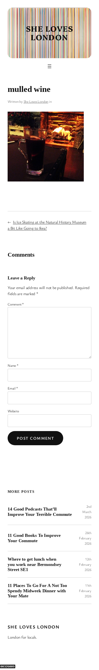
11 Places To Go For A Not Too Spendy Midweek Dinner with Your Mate (37, 590)
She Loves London (49, 32)
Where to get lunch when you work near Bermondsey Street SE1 (34, 564)
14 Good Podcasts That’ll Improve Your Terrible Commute (40, 511)
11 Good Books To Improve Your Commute (34, 538)
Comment (16, 304)
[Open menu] (49, 66)
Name (13, 365)
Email (13, 388)
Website (13, 411)
